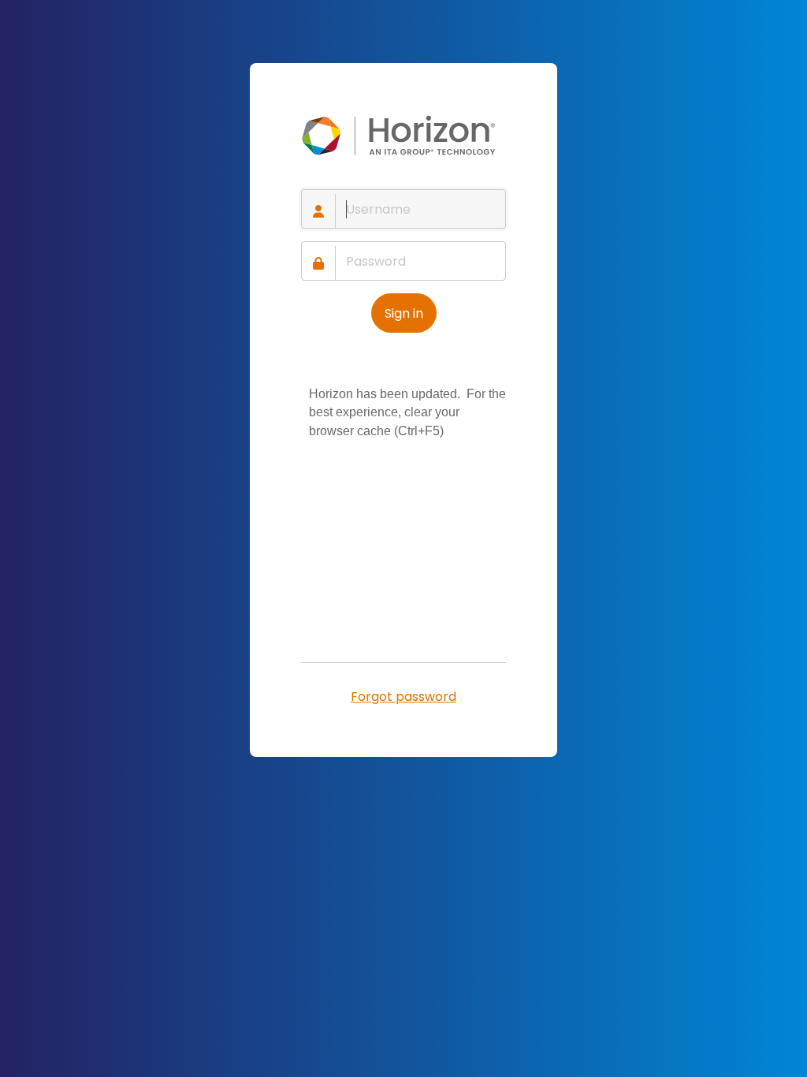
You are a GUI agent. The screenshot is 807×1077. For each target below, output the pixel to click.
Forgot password (403, 697)
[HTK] (403, 136)
